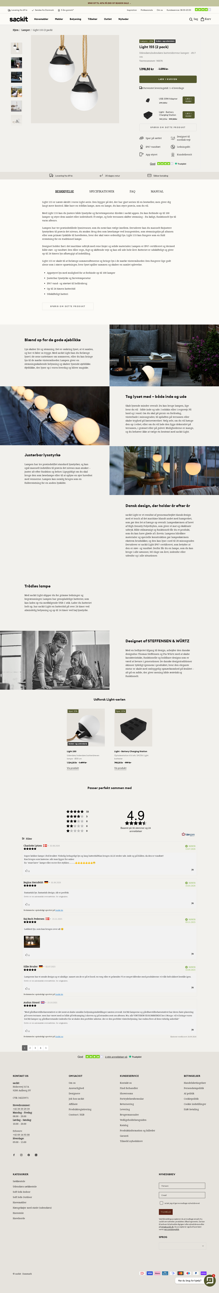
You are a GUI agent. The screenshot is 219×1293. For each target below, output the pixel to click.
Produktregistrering (80, 1109)
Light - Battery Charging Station (167, 113)
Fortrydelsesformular (132, 1098)
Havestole (18, 1213)
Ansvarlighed (76, 1088)
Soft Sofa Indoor (21, 1191)
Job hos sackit (76, 1098)
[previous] (10, 735)
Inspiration (132, 10)
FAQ (132, 191)
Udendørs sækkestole (25, 1186)
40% (109, 3)
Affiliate (73, 1104)
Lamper (25, 29)
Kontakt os (126, 1082)
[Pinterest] (29, 1154)
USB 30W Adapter (168, 98)
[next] (209, 735)
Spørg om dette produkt (168, 127)
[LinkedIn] (36, 1154)
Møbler (59, 19)
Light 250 (71, 751)
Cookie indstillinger (195, 1104)
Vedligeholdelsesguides (133, 1119)
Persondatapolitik (194, 1088)
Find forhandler (129, 1088)
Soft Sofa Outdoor (22, 1197)
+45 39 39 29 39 (21, 1108)
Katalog (124, 1125)
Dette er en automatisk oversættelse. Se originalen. (46, 896)
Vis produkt (73, 768)
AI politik (189, 1093)
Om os (160, 10)
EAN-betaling (191, 1109)
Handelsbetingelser (195, 1082)
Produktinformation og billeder (137, 1130)
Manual (157, 191)
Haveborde (19, 1218)
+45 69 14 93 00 (21, 1134)
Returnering (127, 1104)
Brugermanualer (129, 1114)
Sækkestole (19, 1181)
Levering (125, 1109)
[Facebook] (14, 1154)
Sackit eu (59, 1036)
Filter (28, 838)
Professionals (147, 10)
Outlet (108, 19)
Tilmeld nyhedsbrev (131, 1141)
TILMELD (165, 1212)
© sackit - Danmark (22, 1273)
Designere (74, 1093)
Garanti (124, 1135)
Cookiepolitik (191, 1098)
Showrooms (126, 1093)
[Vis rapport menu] (192, 870)
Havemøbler (41, 19)
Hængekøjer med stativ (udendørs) (32, 1207)
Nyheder (123, 19)
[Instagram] (21, 1154)
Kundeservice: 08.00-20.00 (179, 10)
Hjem (16, 29)
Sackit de (59, 910)
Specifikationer (101, 191)
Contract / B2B (76, 1114)
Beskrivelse (64, 191)
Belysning (75, 19)
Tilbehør (92, 19)
